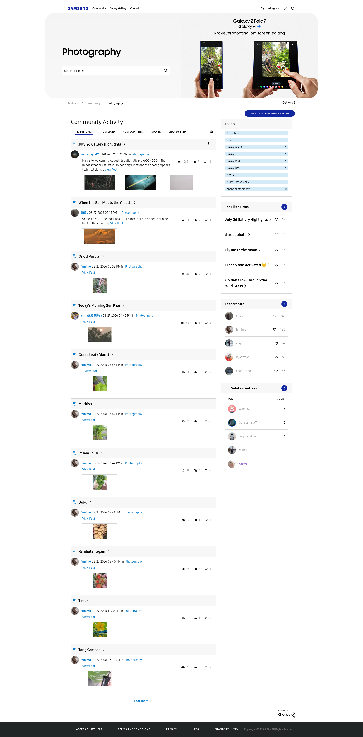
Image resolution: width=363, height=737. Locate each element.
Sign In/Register (270, 8)
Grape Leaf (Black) (93, 354)
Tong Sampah (89, 650)
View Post (111, 169)
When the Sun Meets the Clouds (104, 202)
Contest (134, 8)
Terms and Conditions (134, 729)
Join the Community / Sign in (270, 113)
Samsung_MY (90, 154)
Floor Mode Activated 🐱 (246, 265)
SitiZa (84, 212)
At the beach (234, 133)
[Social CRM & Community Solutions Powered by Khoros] (286, 713)
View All (256, 207)
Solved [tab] (156, 131)
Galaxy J (231, 154)
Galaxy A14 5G (235, 147)
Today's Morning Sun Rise (99, 305)
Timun (83, 600)
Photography (141, 154)
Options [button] (287, 102)
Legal (197, 729)
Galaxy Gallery (118, 8)
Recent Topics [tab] (84, 131)
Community (99, 8)
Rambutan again (91, 551)
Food (230, 140)
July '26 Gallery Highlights (99, 144)
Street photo (236, 234)
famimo (86, 266)
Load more (141, 701)
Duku (82, 502)
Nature (231, 175)
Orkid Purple (89, 256)
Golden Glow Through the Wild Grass (246, 283)
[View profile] (75, 154)
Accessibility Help (89, 729)
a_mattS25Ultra (91, 315)
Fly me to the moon (241, 250)
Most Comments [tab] (133, 131)
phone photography (238, 189)
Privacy (171, 729)
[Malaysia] (78, 8)
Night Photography (238, 182)
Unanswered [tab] (177, 131)
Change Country (226, 729)
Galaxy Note (234, 168)
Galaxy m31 (233, 161)
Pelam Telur (88, 453)
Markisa (85, 404)
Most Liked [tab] (107, 131)
